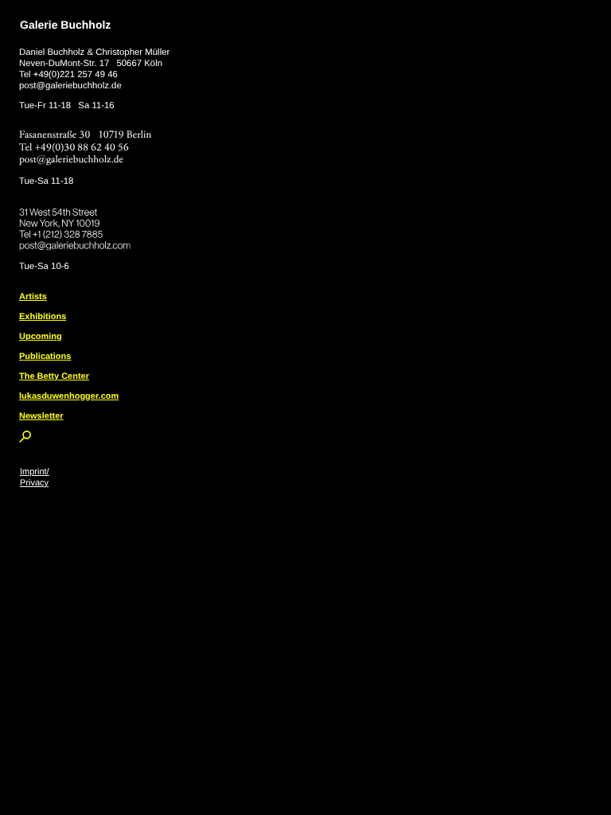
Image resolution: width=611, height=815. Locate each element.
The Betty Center (54, 376)
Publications (45, 356)
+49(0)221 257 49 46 (75, 75)
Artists (33, 297)
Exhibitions (42, 317)
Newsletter (41, 416)
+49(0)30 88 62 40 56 (82, 148)
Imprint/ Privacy (34, 477)
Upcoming (40, 336)
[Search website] (25, 439)
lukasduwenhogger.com (69, 396)
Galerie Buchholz (65, 24)
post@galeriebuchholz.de (70, 86)
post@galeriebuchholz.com (76, 243)
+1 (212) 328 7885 (79, 231)
